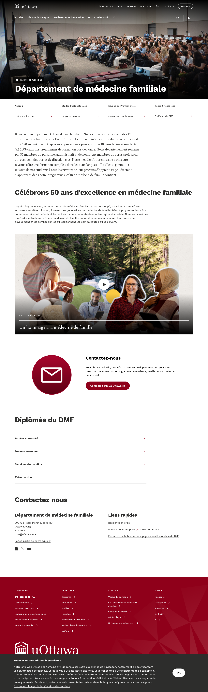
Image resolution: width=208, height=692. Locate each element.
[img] (26, 6)
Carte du (117, 611)
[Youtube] (29, 549)
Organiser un (121, 623)
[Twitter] (22, 548)
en (177, 18)
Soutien (24, 625)
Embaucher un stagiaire (30, 614)
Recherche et (74, 625)
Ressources (26, 619)
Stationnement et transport (122, 604)
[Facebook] (16, 548)
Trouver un (24, 608)
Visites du (118, 597)
